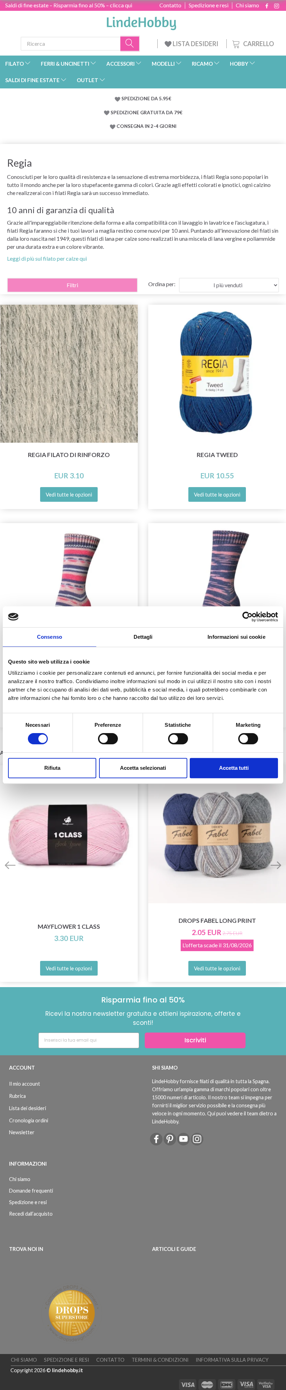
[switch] (108, 738)
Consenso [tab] (49, 637)
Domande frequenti (31, 1191)
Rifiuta (52, 768)
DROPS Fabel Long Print (217, 920)
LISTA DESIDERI (195, 44)
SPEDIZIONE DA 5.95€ (146, 98)
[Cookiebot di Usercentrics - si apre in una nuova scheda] (247, 616)
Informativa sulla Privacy (232, 1360)
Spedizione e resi (208, 5)
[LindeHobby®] (141, 21)
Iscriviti (195, 1040)
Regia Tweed (217, 454)
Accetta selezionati (143, 768)
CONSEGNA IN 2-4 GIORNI (146, 126)
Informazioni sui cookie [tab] (236, 637)
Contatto (170, 5)
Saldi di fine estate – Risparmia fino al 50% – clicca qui (68, 5)
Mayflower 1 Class (69, 926)
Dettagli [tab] (143, 637)
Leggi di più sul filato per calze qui (47, 258)
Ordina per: (161, 284)
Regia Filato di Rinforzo (69, 454)
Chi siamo (247, 5)
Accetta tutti (234, 768)
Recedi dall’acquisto (31, 1214)
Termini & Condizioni (160, 1360)
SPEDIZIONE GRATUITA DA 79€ (146, 112)
